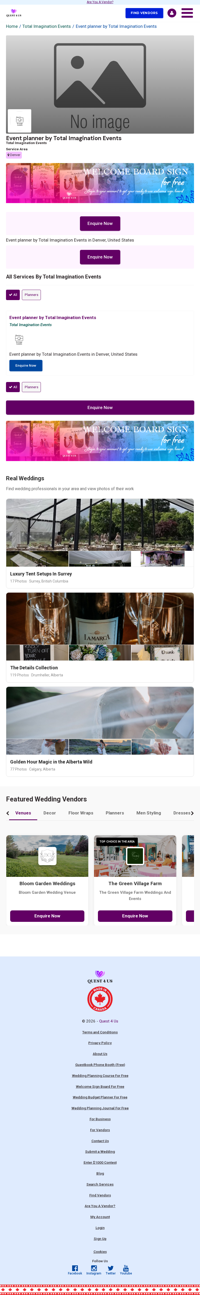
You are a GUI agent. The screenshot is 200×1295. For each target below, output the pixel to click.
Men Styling (148, 812)
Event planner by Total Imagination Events (64, 138)
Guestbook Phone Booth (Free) (100, 1065)
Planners (31, 295)
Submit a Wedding (100, 1151)
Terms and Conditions (100, 1032)
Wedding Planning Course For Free (100, 1075)
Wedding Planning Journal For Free (100, 1108)
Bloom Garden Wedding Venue (47, 892)
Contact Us (100, 1141)
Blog (100, 1173)
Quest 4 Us (108, 1021)
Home (12, 26)
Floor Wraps (80, 812)
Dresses (181, 812)
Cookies (100, 1251)
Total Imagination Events (46, 26)
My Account (100, 1217)
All (14, 295)
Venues (23, 812)
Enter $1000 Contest (100, 1162)
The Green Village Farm (135, 883)
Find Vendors (144, 13)
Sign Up (100, 1238)
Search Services (100, 1184)
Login (100, 1228)
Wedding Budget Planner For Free (100, 1097)
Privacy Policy (100, 1043)
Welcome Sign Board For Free (100, 1086)
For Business (100, 1119)
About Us (100, 1054)
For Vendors (100, 1130)
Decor (49, 812)
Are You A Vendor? (100, 2)
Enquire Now (100, 223)
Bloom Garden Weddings (47, 883)
